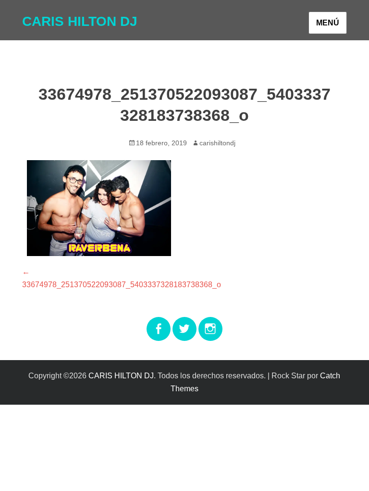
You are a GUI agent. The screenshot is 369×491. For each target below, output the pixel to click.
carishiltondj (217, 143)
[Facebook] (159, 323)
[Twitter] (184, 323)
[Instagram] (210, 323)
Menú (327, 23)
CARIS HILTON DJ (79, 21)
